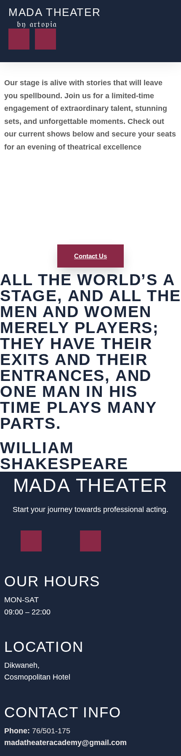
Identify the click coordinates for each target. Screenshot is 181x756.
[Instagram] (45, 39)
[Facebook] (18, 39)
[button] (150, 17)
